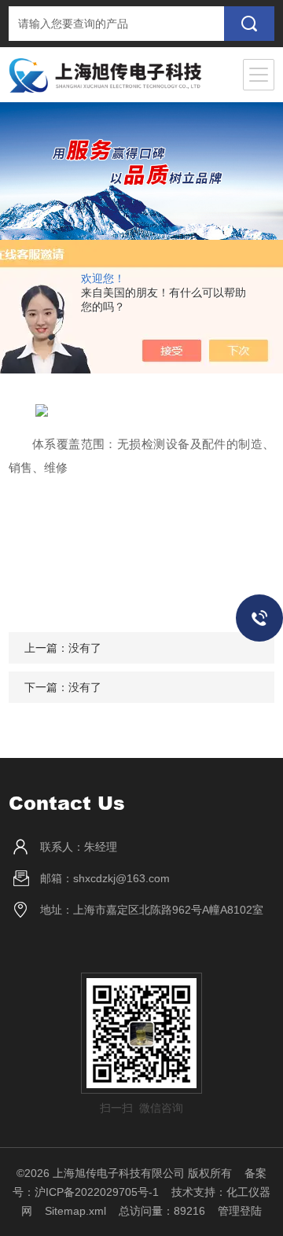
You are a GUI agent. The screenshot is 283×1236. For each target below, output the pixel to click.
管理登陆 (240, 1211)
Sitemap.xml (75, 1211)
